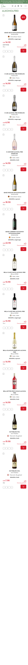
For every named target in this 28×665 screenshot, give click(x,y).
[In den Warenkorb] (23, 51)
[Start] (3, 6)
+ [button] (26, 2)
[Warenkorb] (21, 6)
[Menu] (25, 6)
